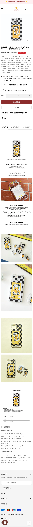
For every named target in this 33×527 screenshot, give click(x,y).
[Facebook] (2, 518)
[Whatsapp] (9, 518)
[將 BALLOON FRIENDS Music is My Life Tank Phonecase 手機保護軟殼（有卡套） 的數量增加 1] (29, 96)
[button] (29, 9)
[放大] (28, 40)
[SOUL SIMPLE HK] (16, 9)
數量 (2, 96)
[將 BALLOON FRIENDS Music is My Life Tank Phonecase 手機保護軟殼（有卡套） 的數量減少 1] (8, 96)
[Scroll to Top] (30, 517)
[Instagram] (6, 518)
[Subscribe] (30, 483)
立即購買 (16, 107)
